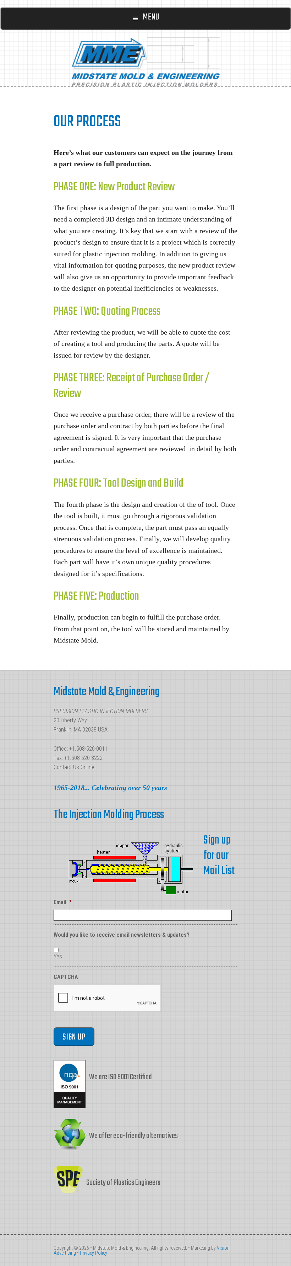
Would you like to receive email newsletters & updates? (122, 934)
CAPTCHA (66, 977)
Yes (58, 956)
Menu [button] (151, 17)
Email (63, 902)
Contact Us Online (74, 767)
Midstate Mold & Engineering (145, 61)
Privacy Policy (93, 1253)
